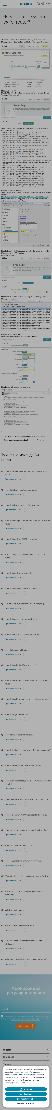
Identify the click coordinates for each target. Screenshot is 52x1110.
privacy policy (23, 1072)
